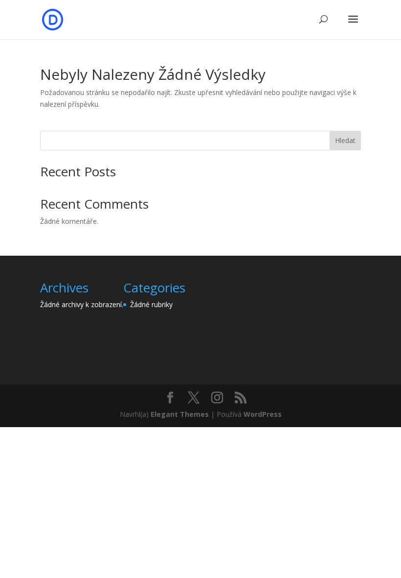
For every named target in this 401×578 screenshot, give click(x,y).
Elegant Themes (180, 414)
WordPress (263, 414)
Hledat (345, 140)
